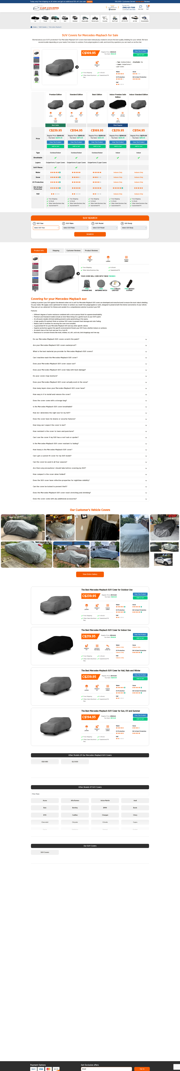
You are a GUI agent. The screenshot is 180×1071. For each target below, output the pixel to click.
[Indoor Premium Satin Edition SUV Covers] (117, 104)
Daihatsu (75, 829)
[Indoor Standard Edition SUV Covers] (138, 104)
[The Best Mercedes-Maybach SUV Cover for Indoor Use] (55, 645)
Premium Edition (55, 95)
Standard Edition (76, 95)
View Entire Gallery (90, 574)
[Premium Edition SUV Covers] (55, 104)
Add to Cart (140, 55)
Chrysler (75, 822)
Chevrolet (44, 822)
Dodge (135, 829)
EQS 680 (45, 761)
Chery (135, 815)
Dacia (45, 829)
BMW (105, 808)
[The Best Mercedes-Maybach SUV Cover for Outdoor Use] (55, 604)
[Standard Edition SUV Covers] (76, 104)
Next (77, 67)
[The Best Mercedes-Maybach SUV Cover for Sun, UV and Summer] (55, 726)
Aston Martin (105, 800)
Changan (105, 815)
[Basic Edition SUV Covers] (97, 104)
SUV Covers (43, 27)
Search (90, 234)
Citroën (105, 822)
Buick (135, 808)
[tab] (39, 250)
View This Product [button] (140, 51)
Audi (135, 800)
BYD (44, 815)
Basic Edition (97, 95)
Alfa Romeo (75, 800)
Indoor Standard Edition (138, 95)
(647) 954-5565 (130, 9)
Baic (44, 808)
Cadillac (75, 815)
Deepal (105, 829)
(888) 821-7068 (128, 8)
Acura (45, 800)
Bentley (75, 808)
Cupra (135, 822)
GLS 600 (75, 761)
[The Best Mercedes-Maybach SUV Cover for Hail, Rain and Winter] (55, 685)
